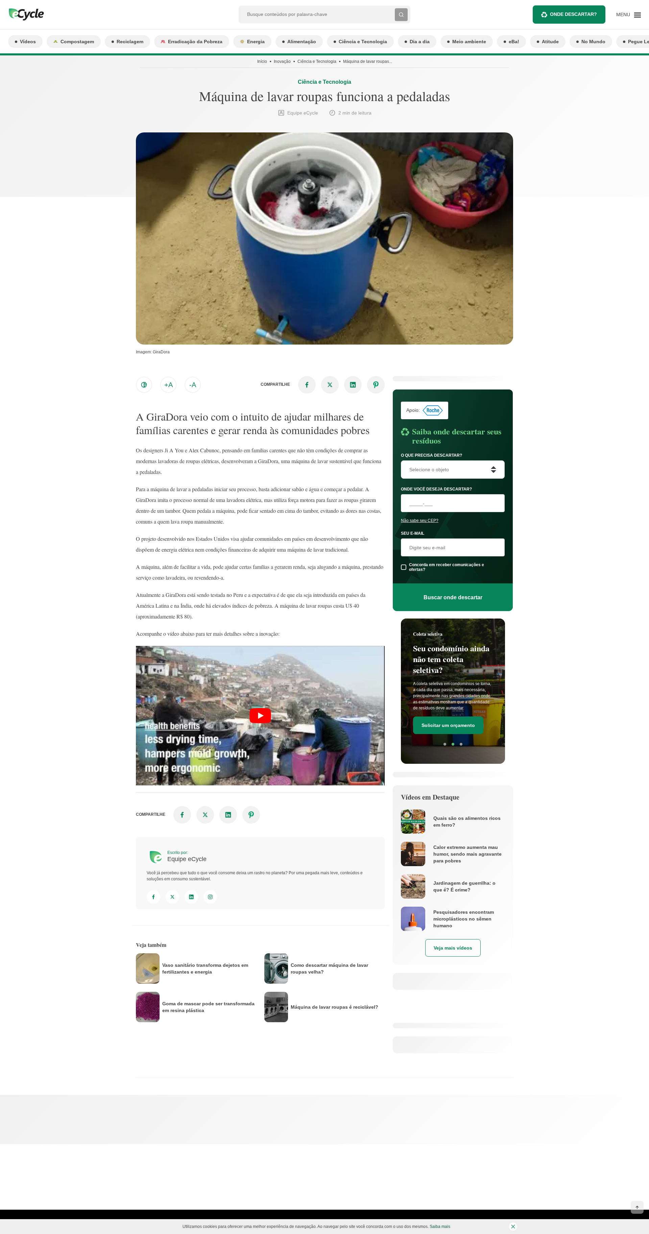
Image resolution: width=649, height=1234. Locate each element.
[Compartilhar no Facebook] (307, 385)
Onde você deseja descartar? (436, 489)
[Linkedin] (191, 897)
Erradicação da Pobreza (195, 41)
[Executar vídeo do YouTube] (260, 716)
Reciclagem (130, 41)
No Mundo (593, 41)
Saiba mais (440, 1226)
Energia (256, 41)
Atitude (550, 41)
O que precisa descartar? (431, 455)
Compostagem (77, 41)
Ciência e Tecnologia (363, 41)
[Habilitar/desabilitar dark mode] (144, 385)
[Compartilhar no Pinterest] (376, 385)
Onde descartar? (573, 14)
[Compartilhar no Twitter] (330, 385)
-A (192, 384)
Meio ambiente (469, 41)
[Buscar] (401, 14)
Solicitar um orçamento (448, 725)
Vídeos (28, 41)
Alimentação (301, 41)
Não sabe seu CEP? (419, 520)
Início (262, 61)
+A (168, 384)
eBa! (514, 41)
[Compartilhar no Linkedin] (353, 385)
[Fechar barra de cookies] (513, 1227)
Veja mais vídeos (453, 948)
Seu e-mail (412, 533)
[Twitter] (172, 897)
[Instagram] (210, 897)
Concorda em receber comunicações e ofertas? (446, 567)
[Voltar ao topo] (637, 1207)
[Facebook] (153, 897)
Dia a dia (420, 41)
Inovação (282, 61)
